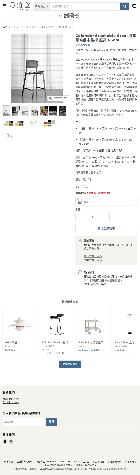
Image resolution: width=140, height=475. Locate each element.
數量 (77, 209)
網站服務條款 (114, 461)
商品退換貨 (98, 461)
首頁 (5, 27)
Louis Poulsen (12, 346)
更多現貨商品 (70, 364)
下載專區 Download (46, 461)
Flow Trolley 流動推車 (90, 342)
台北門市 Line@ (71, 17)
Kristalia (85, 44)
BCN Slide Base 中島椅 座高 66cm (55, 344)
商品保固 (84, 461)
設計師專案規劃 (24, 461)
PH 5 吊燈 (11, 342)
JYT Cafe (72, 461)
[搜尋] (124, 6)
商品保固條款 (98, 284)
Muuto (81, 346)
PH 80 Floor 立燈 (124, 342)
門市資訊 (8, 461)
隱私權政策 (130, 461)
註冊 (52, 422)
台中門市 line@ (11, 402)
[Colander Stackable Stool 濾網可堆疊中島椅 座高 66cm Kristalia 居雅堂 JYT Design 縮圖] (6, 111)
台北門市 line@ (11, 398)
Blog (62, 461)
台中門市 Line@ (71, 14)
